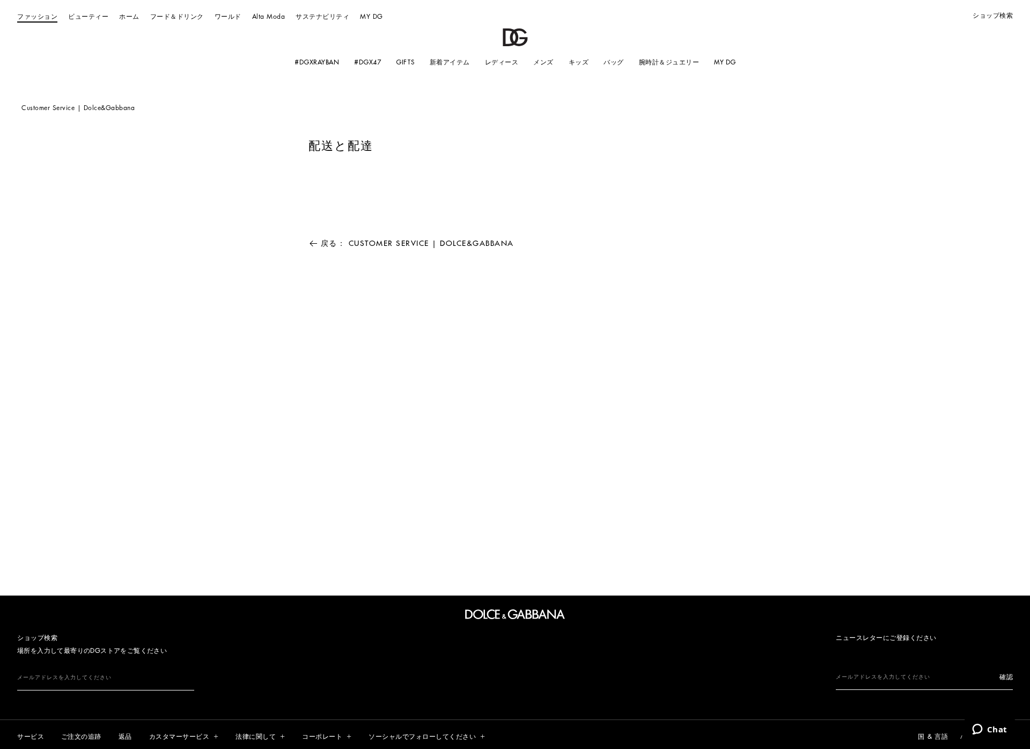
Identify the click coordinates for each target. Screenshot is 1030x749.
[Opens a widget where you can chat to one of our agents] (989, 730)
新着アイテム (449, 62)
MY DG (371, 16)
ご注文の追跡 (81, 736)
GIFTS (405, 62)
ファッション (37, 16)
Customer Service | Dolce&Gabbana (78, 108)
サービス (30, 736)
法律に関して (256, 736)
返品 (125, 736)
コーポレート (322, 736)
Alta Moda (268, 16)
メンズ (543, 62)
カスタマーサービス (179, 736)
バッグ (614, 62)
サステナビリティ (322, 16)
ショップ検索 (993, 15)
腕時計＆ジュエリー (668, 62)
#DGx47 (367, 62)
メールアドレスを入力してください (64, 677)
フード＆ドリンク (177, 16)
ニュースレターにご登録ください (886, 638)
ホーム (129, 16)
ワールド (228, 16)
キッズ (578, 62)
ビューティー (88, 16)
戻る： (417, 243)
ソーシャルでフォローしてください (422, 736)
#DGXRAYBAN (317, 62)
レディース (501, 62)
